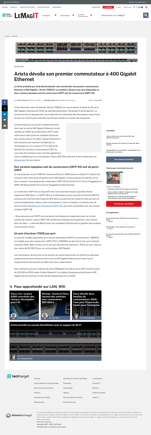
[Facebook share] (5, 102)
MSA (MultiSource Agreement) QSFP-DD (43, 206)
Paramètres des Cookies (57, 427)
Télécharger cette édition (124, 204)
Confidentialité (42, 427)
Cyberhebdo (56, 7)
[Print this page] (5, 120)
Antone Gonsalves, (23, 100)
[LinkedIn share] (5, 114)
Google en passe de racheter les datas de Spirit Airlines (122, 144)
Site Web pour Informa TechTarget (75, 378)
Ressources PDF (44, 7)
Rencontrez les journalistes (43, 388)
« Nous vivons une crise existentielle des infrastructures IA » (120, 137)
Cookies (5, 7)
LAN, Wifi (14, 36)
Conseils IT (96, 383)
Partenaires (67, 383)
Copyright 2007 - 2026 (45, 424)
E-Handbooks (97, 378)
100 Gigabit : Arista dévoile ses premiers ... (121, 227)
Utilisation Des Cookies (42, 397)
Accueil (7, 36)
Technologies (68, 388)
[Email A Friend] (5, 126)
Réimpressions (39, 402)
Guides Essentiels (98, 393)
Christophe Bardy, (50, 100)
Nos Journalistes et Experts (73, 397)
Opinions (95, 388)
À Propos (37, 378)
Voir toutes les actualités (123, 159)
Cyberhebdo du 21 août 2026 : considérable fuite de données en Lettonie (123, 151)
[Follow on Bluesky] (142, 7)
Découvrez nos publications (137, 2)
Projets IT (13, 7)
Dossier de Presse (69, 402)
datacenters (20, 160)
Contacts (37, 393)
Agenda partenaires (27, 7)
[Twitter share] (5, 108)
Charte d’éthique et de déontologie (46, 383)
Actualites (19, 67)
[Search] (146, 15)
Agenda (66, 393)
